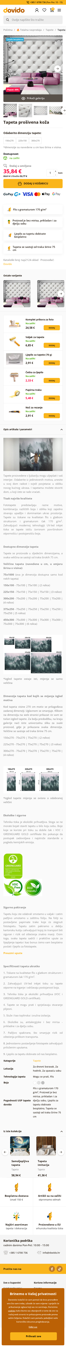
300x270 (35, 140)
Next (57, 68)
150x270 (9, 140)
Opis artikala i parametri (17, 429)
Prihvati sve (33, 1336)
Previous (5, 1152)
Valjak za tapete (35, 337)
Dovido (7, 264)
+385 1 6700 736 (18, 1252)
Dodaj (52, 328)
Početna (8, 29)
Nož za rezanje (34, 407)
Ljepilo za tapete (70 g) (39, 354)
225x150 (22, 140)
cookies (11, 1310)
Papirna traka (33, 389)
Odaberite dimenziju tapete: (22, 133)
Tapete (49, 29)
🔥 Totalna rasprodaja (29, 29)
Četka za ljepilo (34, 372)
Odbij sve (33, 1327)
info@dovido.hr (51, 1252)
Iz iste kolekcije (12, 1131)
